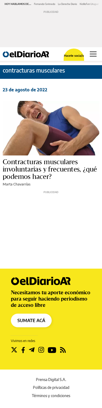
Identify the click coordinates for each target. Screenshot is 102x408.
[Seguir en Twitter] (14, 350)
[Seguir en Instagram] (41, 350)
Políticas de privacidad (51, 387)
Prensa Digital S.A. (51, 379)
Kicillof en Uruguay (90, 3)
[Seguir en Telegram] (32, 350)
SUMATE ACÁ (31, 320)
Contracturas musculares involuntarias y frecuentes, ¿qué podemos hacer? (50, 169)
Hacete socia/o (74, 55)
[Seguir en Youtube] (52, 350)
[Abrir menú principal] (93, 54)
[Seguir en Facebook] (23, 350)
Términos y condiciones (51, 395)
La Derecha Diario (67, 3)
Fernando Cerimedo (44, 3)
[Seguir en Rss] (63, 350)
